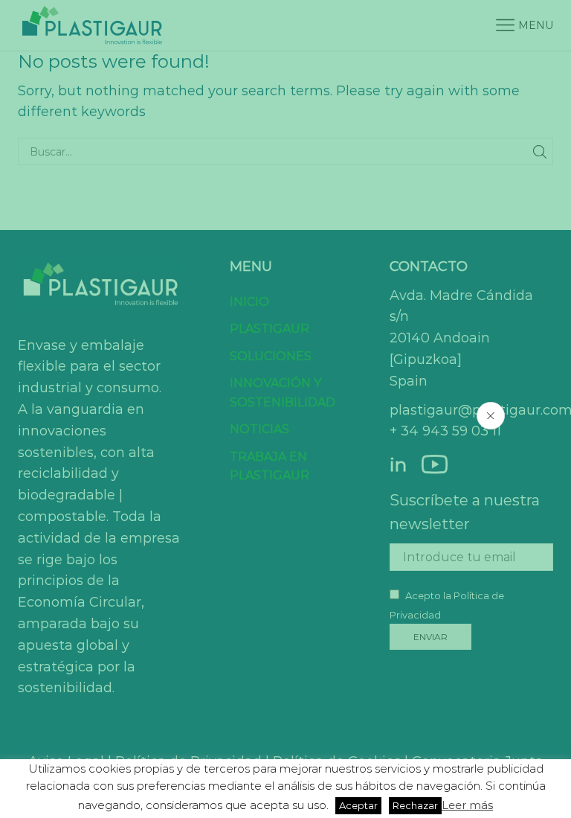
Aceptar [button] (358, 805)
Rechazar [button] (415, 805)
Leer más (467, 805)
